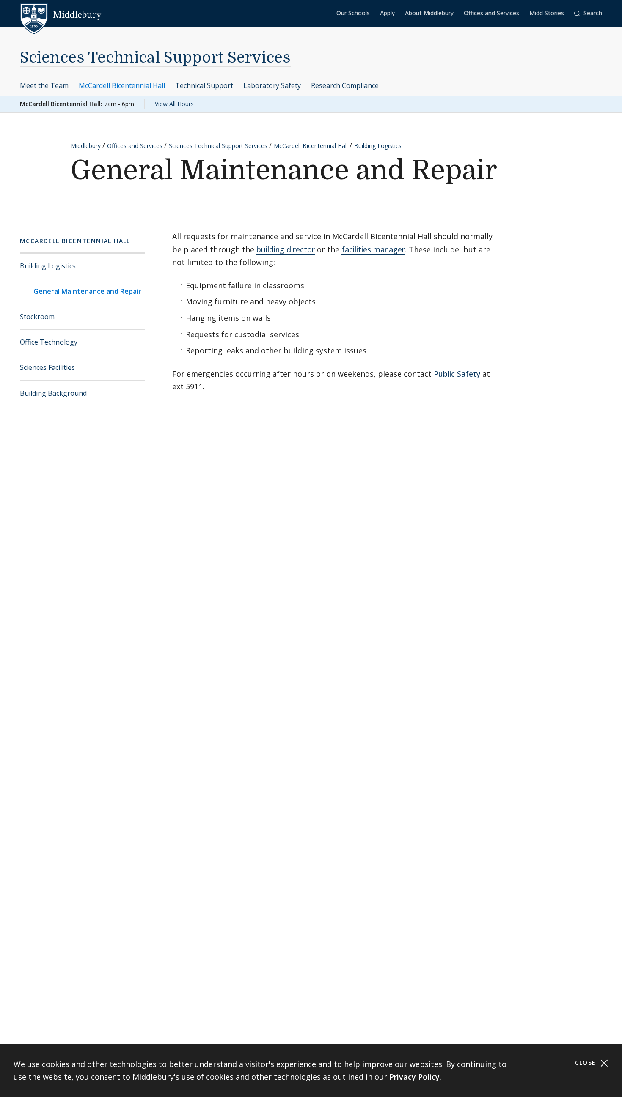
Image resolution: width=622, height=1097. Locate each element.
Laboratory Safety (272, 85)
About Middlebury (429, 13)
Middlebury (86, 146)
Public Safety (457, 374)
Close (586, 1063)
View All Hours (174, 104)
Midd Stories (546, 13)
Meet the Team (44, 85)
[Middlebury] (61, 14)
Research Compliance (345, 85)
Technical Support (204, 85)
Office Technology (48, 342)
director (299, 249)
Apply (387, 13)
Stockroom (37, 316)
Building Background (53, 393)
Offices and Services (491, 13)
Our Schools (353, 13)
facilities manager (373, 249)
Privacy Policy (414, 1077)
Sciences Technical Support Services (155, 57)
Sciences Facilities (47, 367)
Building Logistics (378, 146)
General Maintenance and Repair (87, 291)
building (270, 249)
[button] (588, 13)
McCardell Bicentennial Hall (122, 85)
